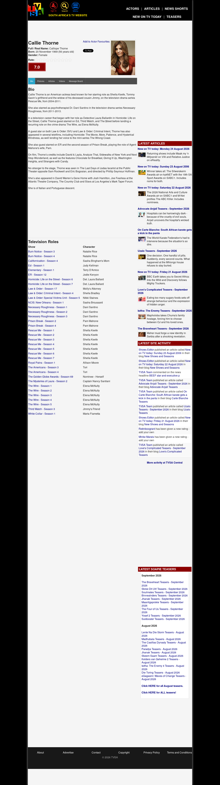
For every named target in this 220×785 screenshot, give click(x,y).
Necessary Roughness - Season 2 (47, 312)
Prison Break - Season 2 (42, 321)
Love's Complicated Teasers (160, 453)
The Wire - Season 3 (40, 395)
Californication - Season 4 (43, 261)
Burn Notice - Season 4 (41, 256)
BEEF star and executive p (164, 375)
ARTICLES (152, 8)
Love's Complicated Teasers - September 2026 (163, 291)
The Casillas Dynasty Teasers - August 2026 (164, 644)
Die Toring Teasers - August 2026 (161, 672)
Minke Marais (146, 437)
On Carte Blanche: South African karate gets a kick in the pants (165, 231)
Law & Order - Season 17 (42, 288)
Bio (31, 81)
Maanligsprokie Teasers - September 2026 (162, 603)
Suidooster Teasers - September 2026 (163, 619)
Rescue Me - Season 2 (41, 335)
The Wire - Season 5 (40, 404)
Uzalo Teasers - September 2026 (157, 251)
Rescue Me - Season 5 (41, 349)
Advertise (68, 752)
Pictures (40, 81)
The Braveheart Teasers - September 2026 (163, 328)
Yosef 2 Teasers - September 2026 (161, 615)
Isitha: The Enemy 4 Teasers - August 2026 (163, 667)
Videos (62, 81)
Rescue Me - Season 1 (41, 330)
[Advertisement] (110, 31)
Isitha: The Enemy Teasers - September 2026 (165, 310)
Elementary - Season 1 (41, 270)
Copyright (123, 752)
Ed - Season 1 (36, 265)
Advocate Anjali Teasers (164, 387)
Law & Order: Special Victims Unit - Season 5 (54, 298)
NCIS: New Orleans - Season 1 (46, 302)
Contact (96, 752)
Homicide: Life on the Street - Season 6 (50, 279)
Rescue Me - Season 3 (41, 339)
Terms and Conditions (179, 752)
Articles (51, 81)
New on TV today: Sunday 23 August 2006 (163, 166)
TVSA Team (145, 372)
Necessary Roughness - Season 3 (47, 316)
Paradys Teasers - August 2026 (159, 649)
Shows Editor (146, 349)
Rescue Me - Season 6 (41, 353)
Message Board (76, 81)
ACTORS (132, 8)
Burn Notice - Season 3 (41, 251)
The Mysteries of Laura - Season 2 (47, 381)
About (40, 752)
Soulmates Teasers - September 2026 (163, 592)
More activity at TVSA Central (164, 462)
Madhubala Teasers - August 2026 (161, 639)
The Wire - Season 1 (40, 386)
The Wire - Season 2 (40, 390)
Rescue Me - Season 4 (41, 344)
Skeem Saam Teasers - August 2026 (162, 656)
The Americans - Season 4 (43, 372)
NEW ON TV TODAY (147, 16)
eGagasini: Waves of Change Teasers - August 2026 (164, 677)
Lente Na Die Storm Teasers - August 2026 (163, 633)
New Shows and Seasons (159, 356)
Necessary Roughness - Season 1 (47, 307)
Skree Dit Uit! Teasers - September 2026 (164, 589)
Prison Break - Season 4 (42, 325)
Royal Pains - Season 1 (41, 362)
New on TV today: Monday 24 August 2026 (163, 149)
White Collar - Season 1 (41, 413)
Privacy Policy (151, 752)
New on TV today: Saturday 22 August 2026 (164, 187)
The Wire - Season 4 (40, 400)
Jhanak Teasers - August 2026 (159, 652)
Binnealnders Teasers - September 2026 (165, 595)
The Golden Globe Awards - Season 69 (50, 376)
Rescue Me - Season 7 (41, 358)
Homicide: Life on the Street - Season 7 (50, 284)
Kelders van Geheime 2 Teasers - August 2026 (161, 660)
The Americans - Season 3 (43, 367)
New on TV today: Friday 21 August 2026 (162, 272)
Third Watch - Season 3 (41, 409)
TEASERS (174, 16)
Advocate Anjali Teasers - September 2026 (163, 208)
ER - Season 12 (37, 274)
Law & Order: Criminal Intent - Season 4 (50, 293)
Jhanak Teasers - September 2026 (161, 599)
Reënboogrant (147, 429)
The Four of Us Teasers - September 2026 (162, 610)
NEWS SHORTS (176, 8)
